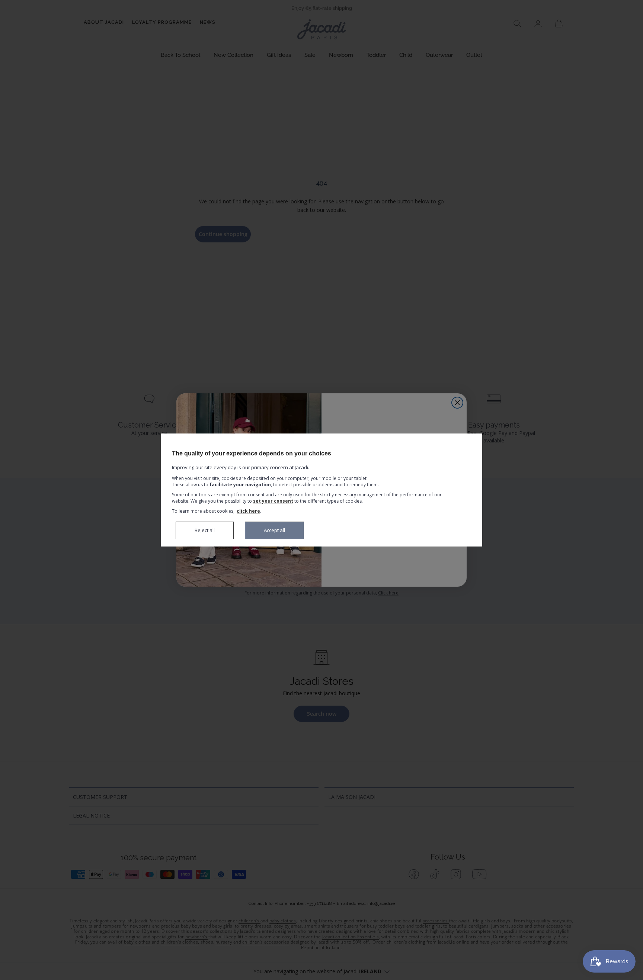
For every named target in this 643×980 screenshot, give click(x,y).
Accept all (274, 530)
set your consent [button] (273, 501)
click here (248, 511)
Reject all (205, 530)
